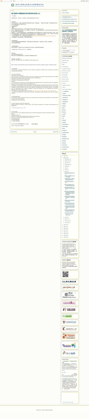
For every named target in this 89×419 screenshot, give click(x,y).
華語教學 (64, 143)
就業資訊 (22, 125)
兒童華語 (64, 93)
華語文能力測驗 (65, 147)
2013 (65, 237)
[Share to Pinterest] (37, 124)
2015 (65, 233)
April (66, 217)
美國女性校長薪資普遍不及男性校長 (70, 201)
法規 (63, 118)
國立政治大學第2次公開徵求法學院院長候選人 (70, 204)
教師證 (63, 107)
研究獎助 (64, 134)
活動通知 (64, 122)
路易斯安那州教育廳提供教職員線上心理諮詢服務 (70, 197)
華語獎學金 (64, 149)
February (67, 220)
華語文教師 (64, 145)
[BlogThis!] (33, 124)
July (66, 167)
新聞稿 (63, 116)
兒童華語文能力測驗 (66, 95)
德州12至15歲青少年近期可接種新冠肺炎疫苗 (70, 185)
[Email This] (32, 124)
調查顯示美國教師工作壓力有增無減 (70, 176)
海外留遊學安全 (65, 124)
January (66, 222)
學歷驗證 (64, 103)
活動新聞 (64, 120)
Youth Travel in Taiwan (66, 89)
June (66, 169)
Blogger (51, 410)
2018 (65, 228)
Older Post (55, 131)
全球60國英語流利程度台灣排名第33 (69, 378)
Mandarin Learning (66, 70)
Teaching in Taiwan (66, 85)
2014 (65, 235)
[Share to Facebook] (35, 124)
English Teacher (65, 60)
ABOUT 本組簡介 (65, 12)
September (67, 164)
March (66, 218)
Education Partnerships (67, 58)
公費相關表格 (65, 101)
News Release (65, 72)
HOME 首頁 (64, 10)
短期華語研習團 (65, 132)
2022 (65, 155)
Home (35, 131)
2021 (65, 157)
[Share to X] (34, 124)
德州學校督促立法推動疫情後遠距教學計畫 (70, 179)
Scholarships (64, 74)
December (67, 159)
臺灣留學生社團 (65, 138)
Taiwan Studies (65, 81)
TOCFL (63, 87)
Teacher (64, 83)
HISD (63, 64)
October (66, 162)
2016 (65, 231)
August (66, 166)
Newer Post (14, 131)
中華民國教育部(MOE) (66, 17)
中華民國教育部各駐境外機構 (68, 23)
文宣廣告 (64, 114)
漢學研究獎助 (65, 126)
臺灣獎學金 (64, 136)
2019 (65, 226)
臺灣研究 (64, 140)
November (67, 160)
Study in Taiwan (65, 79)
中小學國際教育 (65, 91)
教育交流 (64, 109)
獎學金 (63, 128)
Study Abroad (65, 76)
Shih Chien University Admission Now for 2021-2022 (69, 214)
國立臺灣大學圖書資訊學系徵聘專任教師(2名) (70, 210)
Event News (64, 62)
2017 (65, 230)
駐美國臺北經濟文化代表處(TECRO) (69, 19)
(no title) (64, 372)
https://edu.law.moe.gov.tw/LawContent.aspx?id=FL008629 (43, 35)
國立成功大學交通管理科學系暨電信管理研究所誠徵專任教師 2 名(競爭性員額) (70, 193)
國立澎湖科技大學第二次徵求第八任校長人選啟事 (70, 188)
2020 (65, 224)
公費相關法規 (65, 99)
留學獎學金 (64, 130)
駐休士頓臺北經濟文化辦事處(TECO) (69, 21)
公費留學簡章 (65, 97)
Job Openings (17, 125)
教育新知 (64, 112)
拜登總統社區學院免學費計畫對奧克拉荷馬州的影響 (70, 207)
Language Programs (66, 68)
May (66, 171)
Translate (72, 52)
